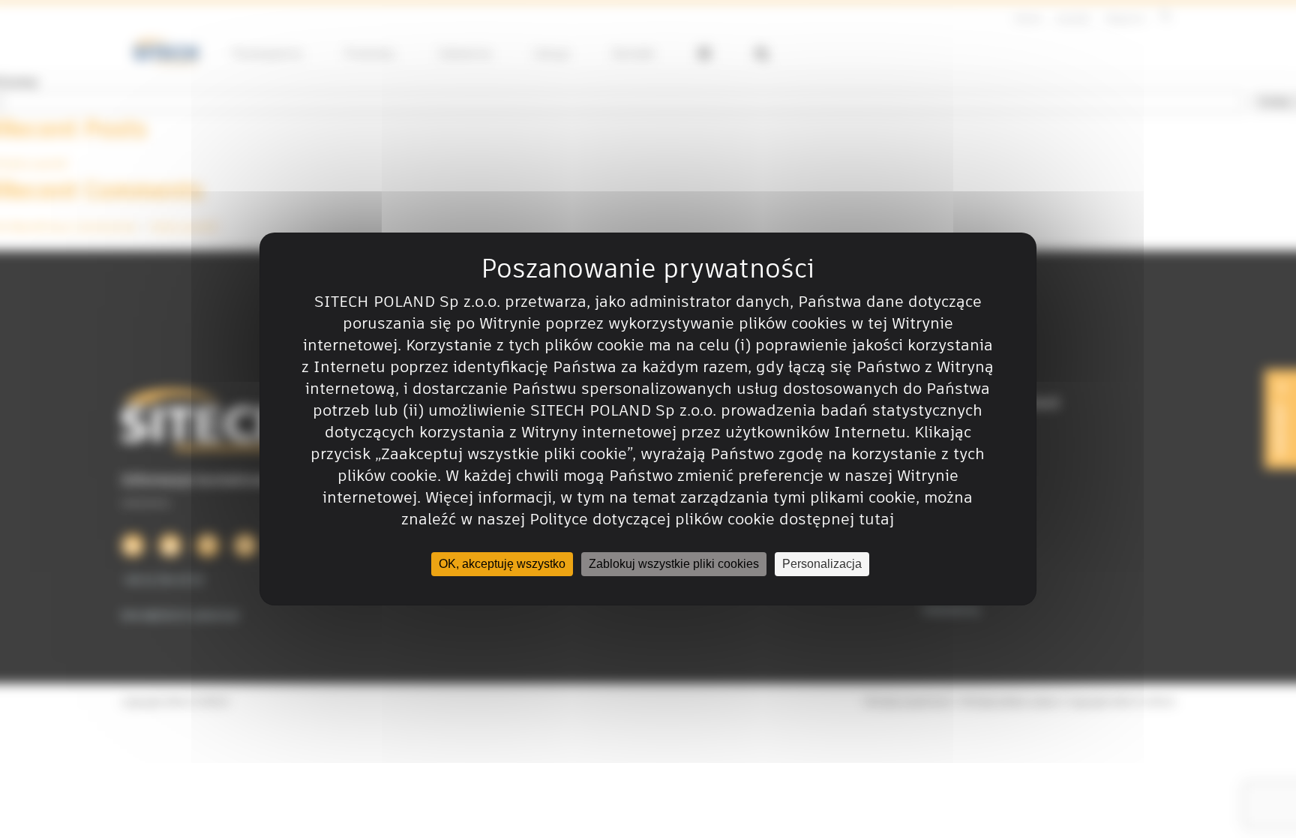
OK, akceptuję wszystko (502, 563)
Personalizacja (822, 563)
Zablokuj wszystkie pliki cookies (674, 563)
